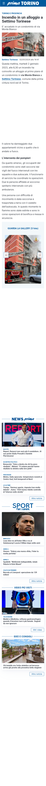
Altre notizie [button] (36, 498)
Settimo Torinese (11, 78)
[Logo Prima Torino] (23, 3)
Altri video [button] (37, 630)
